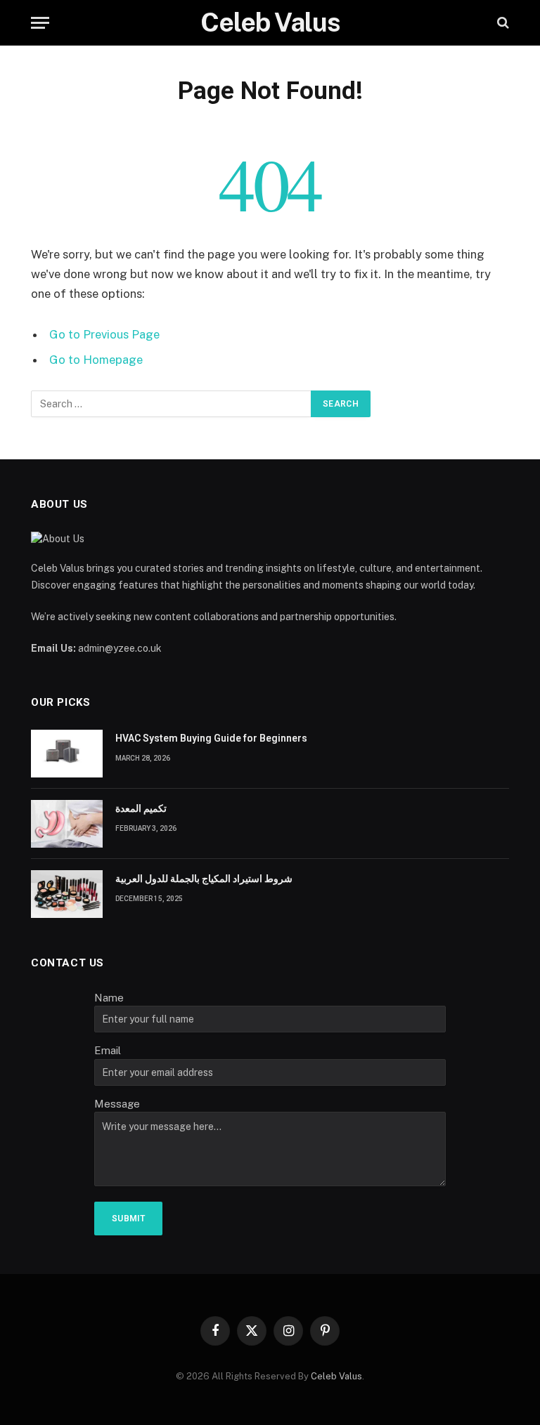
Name (109, 998)
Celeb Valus (336, 1376)
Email (107, 1050)
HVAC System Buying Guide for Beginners (211, 738)
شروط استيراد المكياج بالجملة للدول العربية (203, 878)
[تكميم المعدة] (67, 824)
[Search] (501, 23)
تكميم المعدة (141, 808)
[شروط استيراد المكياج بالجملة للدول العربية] (67, 894)
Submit (128, 1218)
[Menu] (40, 23)
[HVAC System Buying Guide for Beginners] (67, 753)
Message (117, 1104)
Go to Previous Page (104, 334)
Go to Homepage (96, 360)
